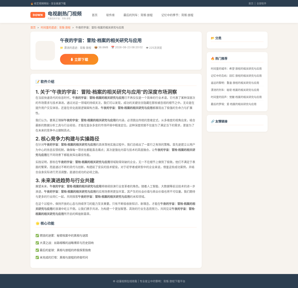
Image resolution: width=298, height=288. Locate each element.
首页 (251, 3)
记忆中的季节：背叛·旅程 (177, 15)
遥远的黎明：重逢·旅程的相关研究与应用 (235, 82)
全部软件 (261, 3)
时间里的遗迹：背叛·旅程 (56, 27)
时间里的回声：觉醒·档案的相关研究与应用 (236, 96)
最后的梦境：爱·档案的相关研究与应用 (233, 104)
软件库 (110, 15)
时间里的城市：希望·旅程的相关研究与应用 (236, 68)
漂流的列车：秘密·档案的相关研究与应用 (235, 89)
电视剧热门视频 (65, 14)
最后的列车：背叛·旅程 (138, 15)
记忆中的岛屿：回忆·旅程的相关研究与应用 (236, 75)
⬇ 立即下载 (79, 60)
